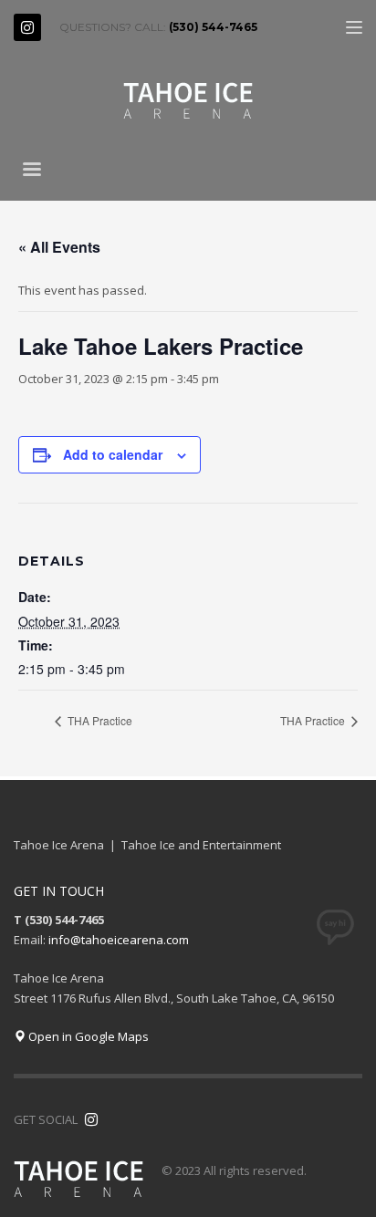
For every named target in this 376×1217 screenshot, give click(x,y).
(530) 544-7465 (213, 27)
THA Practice (98, 720)
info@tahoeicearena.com (118, 939)
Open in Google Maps (87, 1036)
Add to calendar (112, 454)
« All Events (59, 246)
